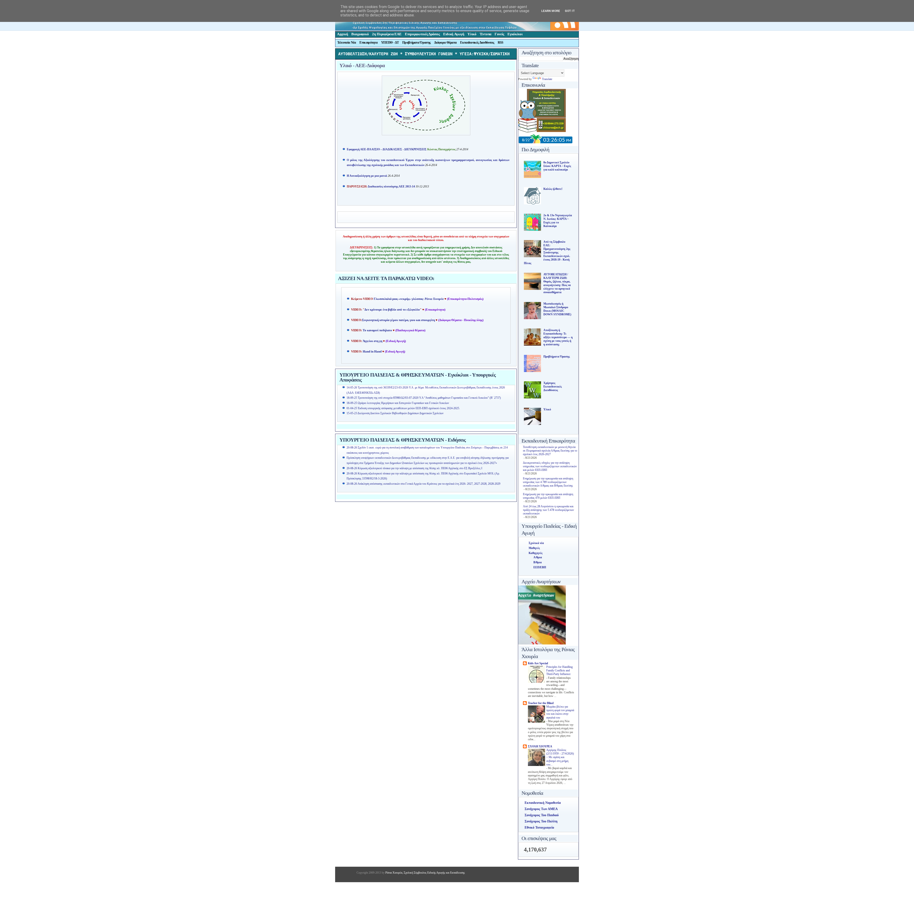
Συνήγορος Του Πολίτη (541, 821)
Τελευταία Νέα (346, 42)
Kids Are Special (538, 663)
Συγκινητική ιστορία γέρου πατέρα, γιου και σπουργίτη (399, 320)
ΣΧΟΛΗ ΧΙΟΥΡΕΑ (540, 746)
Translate (547, 79)
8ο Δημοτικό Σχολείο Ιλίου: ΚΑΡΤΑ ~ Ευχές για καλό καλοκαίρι (557, 166)
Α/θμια (537, 557)
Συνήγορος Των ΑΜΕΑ (541, 809)
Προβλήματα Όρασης (416, 42)
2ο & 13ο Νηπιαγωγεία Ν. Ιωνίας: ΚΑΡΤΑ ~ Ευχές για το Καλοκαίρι (557, 221)
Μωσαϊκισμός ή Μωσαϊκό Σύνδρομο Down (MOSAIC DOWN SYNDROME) (557, 309)
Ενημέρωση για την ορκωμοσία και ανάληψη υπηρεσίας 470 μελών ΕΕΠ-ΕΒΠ (548, 496)
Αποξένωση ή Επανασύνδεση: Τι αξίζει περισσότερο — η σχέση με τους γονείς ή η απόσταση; (558, 337)
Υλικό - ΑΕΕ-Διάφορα (362, 65)
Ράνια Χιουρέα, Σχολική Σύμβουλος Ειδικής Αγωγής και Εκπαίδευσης (425, 872)
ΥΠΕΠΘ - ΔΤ (390, 42)
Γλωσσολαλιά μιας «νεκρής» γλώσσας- (409, 299)
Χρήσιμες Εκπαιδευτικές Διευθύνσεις (552, 386)
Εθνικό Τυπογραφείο (539, 827)
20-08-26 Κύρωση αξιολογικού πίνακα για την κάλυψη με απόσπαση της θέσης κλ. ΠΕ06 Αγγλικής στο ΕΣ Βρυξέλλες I (414, 468)
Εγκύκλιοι (514, 34)
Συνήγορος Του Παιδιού (542, 815)
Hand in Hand (372, 351)
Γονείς (499, 34)
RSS (500, 42)
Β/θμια (537, 562)
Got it (570, 11)
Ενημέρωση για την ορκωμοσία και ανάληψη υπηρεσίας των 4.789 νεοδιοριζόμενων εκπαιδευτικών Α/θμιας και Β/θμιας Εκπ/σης (548, 482)
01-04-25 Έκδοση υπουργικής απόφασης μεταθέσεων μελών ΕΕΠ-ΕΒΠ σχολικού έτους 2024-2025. (403, 408)
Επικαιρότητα (368, 42)
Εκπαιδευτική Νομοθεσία (543, 803)
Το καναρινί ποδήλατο (377, 330)
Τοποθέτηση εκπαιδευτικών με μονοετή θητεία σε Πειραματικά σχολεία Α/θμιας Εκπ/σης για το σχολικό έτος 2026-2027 (550, 450)
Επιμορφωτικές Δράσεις (422, 34)
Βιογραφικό (360, 34)
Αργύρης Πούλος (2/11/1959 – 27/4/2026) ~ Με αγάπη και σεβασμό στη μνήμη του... (560, 757)
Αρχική (342, 34)
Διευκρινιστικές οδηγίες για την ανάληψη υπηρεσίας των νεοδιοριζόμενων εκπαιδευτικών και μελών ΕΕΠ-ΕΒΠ (550, 466)
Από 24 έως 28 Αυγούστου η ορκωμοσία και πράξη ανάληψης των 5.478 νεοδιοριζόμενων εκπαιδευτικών (548, 510)
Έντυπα (485, 34)
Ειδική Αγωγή (453, 34)
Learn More (550, 11)
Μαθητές (534, 548)
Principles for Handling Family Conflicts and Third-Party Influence (559, 670)
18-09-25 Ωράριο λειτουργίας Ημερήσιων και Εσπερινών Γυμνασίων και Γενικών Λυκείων (398, 403)
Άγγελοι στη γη (373, 341)
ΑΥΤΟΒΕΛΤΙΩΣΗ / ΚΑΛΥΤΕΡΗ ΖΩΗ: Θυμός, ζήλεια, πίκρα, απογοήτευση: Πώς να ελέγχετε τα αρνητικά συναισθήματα (557, 283)
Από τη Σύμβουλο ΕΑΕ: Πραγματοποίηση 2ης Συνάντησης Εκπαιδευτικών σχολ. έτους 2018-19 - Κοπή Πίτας (547, 252)
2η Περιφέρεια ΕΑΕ (387, 34)
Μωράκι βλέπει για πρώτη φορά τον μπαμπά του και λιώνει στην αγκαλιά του (560, 712)
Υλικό (472, 34)
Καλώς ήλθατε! (552, 189)
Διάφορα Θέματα (445, 42)
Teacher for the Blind (541, 703)
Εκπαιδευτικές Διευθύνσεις (477, 42)
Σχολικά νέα (536, 543)
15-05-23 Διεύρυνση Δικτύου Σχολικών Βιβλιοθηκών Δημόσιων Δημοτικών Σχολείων (395, 413)
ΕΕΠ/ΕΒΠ (539, 567)
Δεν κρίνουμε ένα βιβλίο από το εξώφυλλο (392, 309)
